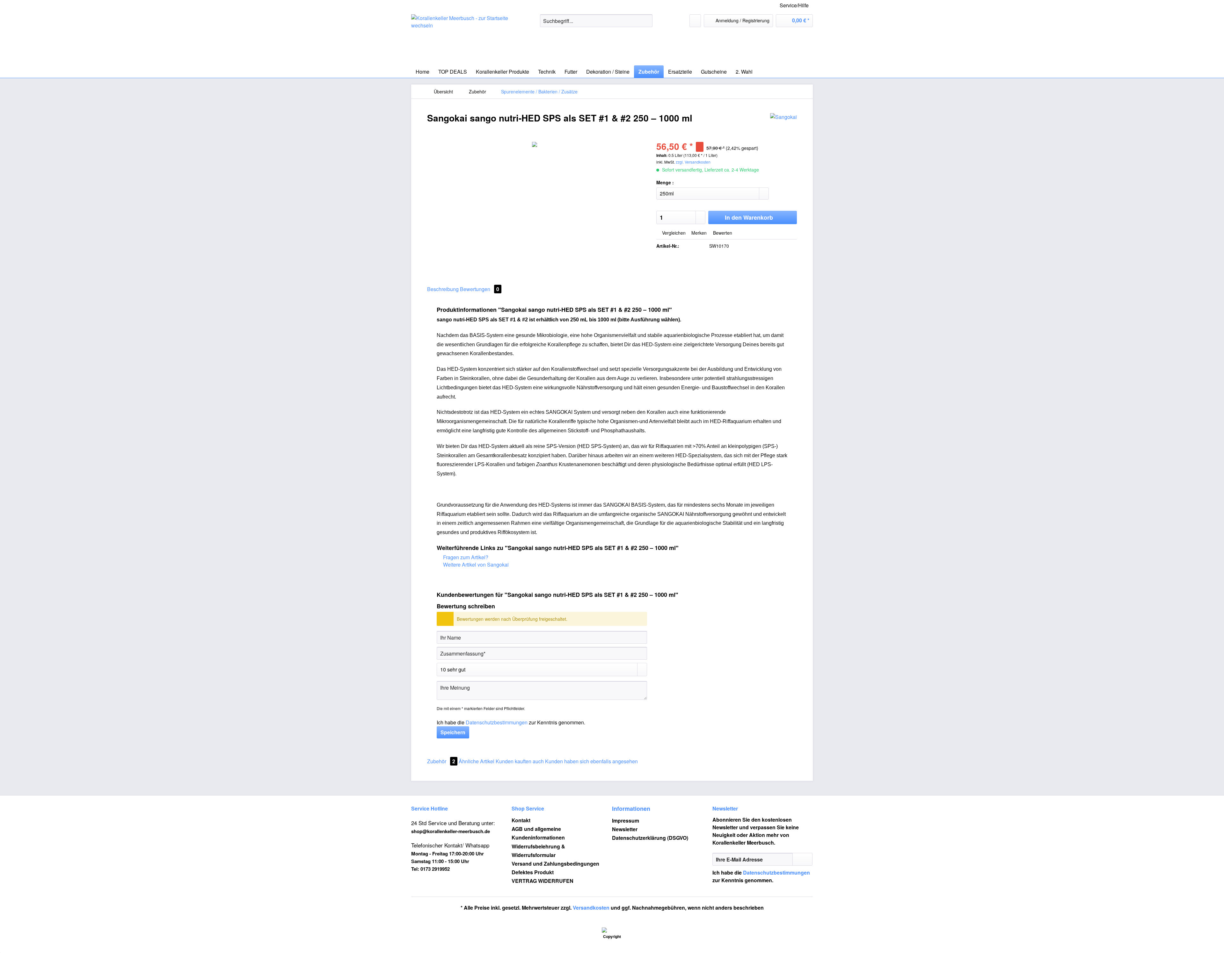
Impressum (625, 820)
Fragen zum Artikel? (465, 557)
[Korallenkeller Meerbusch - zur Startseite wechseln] (460, 38)
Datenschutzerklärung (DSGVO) (650, 837)
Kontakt (521, 820)
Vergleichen (673, 233)
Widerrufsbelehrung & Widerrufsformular (538, 851)
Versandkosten (591, 907)
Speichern (453, 732)
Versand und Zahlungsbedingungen (555, 863)
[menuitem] (596, 23)
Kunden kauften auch (520, 761)
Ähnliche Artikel (476, 761)
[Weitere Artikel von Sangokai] (783, 124)
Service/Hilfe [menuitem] (794, 5)
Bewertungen (479, 289)
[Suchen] (646, 20)
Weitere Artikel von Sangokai (475, 564)
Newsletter (625, 829)
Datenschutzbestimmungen (497, 722)
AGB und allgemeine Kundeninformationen (538, 833)
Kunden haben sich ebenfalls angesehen (591, 761)
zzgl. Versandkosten (693, 162)
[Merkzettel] (695, 20)
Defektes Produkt (533, 872)
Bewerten (722, 233)
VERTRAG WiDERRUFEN (542, 880)
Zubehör (441, 761)
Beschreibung (443, 289)
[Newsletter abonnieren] (802, 859)
